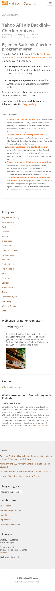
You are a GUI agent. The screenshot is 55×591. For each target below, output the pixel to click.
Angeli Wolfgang (18, 34)
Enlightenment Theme (31, 582)
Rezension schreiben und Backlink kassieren (27, 147)
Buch (4, 227)
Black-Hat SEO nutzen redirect (21, 119)
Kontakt (3, 515)
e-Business (18, 37)
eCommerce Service (11, 250)
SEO (4, 273)
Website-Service (9, 306)
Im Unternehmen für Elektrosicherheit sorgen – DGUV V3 (25, 471)
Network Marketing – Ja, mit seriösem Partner (20, 476)
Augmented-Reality (10, 217)
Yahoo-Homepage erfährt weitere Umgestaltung (29, 162)
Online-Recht (8, 264)
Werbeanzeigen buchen (10, 510)
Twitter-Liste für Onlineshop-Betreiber (25, 134)
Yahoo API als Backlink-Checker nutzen (26, 27)
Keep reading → (30, 104)
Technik (5, 292)
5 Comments (31, 37)
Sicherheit (6, 278)
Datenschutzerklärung (10, 524)
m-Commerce (8, 255)
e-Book (5, 236)
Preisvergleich (8, 269)
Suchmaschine (8, 287)
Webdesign (7, 301)
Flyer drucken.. (43, 425)
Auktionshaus (8, 222)
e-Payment (6, 245)
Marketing (6, 259)
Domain (5, 231)
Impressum (5, 519)
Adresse (3, 552)
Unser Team (5, 505)
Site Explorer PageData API (38, 57)
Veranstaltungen (9, 296)
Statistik (5, 283)
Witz (4, 310)
